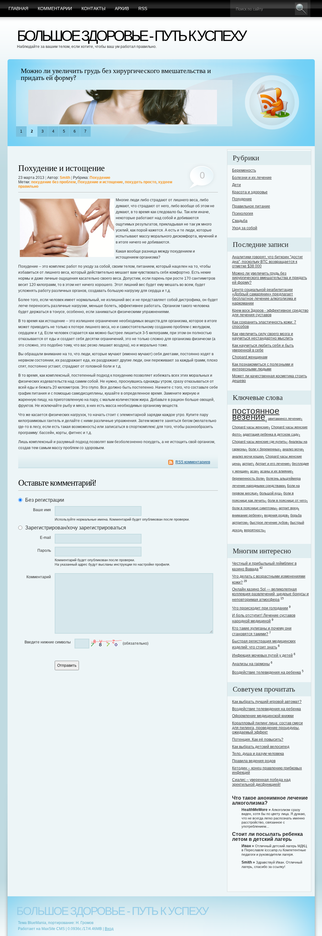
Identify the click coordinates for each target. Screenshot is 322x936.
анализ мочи (292, 449)
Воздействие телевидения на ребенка (266, 672)
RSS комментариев (192, 462)
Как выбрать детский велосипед (260, 747)
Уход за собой (244, 228)
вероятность (254, 530)
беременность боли (248, 478)
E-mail (45, 537)
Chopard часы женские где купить (259, 441)
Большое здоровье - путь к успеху (131, 35)
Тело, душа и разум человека (258, 753)
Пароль (44, 550)
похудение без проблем (53, 182)
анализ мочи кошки (247, 456)
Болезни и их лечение (252, 177)
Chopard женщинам (249, 357)
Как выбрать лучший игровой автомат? (267, 701)
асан (254, 471)
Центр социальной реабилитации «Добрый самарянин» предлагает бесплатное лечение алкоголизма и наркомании (264, 296)
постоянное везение (256, 414)
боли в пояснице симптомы (254, 508)
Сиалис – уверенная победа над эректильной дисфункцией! (261, 782)
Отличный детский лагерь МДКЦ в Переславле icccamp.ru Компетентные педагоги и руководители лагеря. (274, 850)
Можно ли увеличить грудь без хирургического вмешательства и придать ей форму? (116, 74)
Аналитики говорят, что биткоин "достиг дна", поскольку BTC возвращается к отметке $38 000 (267, 261)
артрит (247, 463)
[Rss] (272, 102)
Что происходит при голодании (260, 608)
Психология (242, 213)
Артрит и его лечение (272, 463)
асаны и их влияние (276, 471)
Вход (109, 929)
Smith (65, 177)
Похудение (100, 177)
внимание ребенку (247, 515)
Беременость (244, 170)
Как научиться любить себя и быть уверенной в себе (263, 347)
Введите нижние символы (48, 642)
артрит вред (288, 508)
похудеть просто (140, 182)
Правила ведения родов (253, 761)
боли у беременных (264, 449)
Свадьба (239, 221)
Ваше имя (42, 510)
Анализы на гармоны (251, 664)
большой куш (270, 493)
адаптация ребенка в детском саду (271, 434)
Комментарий (38, 577)
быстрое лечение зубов (268, 522)
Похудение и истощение (61, 168)
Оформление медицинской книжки (263, 716)
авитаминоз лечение (284, 418)
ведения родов (276, 515)
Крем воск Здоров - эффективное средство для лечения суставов (270, 312)
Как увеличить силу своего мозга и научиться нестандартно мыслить (262, 336)
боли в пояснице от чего (287, 500)
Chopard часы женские (250, 427)
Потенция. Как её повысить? (257, 739)
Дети (236, 185)
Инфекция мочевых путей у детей (262, 655)
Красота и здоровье (250, 192)
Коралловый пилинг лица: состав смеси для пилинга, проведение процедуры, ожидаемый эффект (267, 727)
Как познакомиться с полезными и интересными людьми (262, 366)
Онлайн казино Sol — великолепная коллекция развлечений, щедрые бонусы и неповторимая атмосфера (270, 594)
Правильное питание (251, 206)
